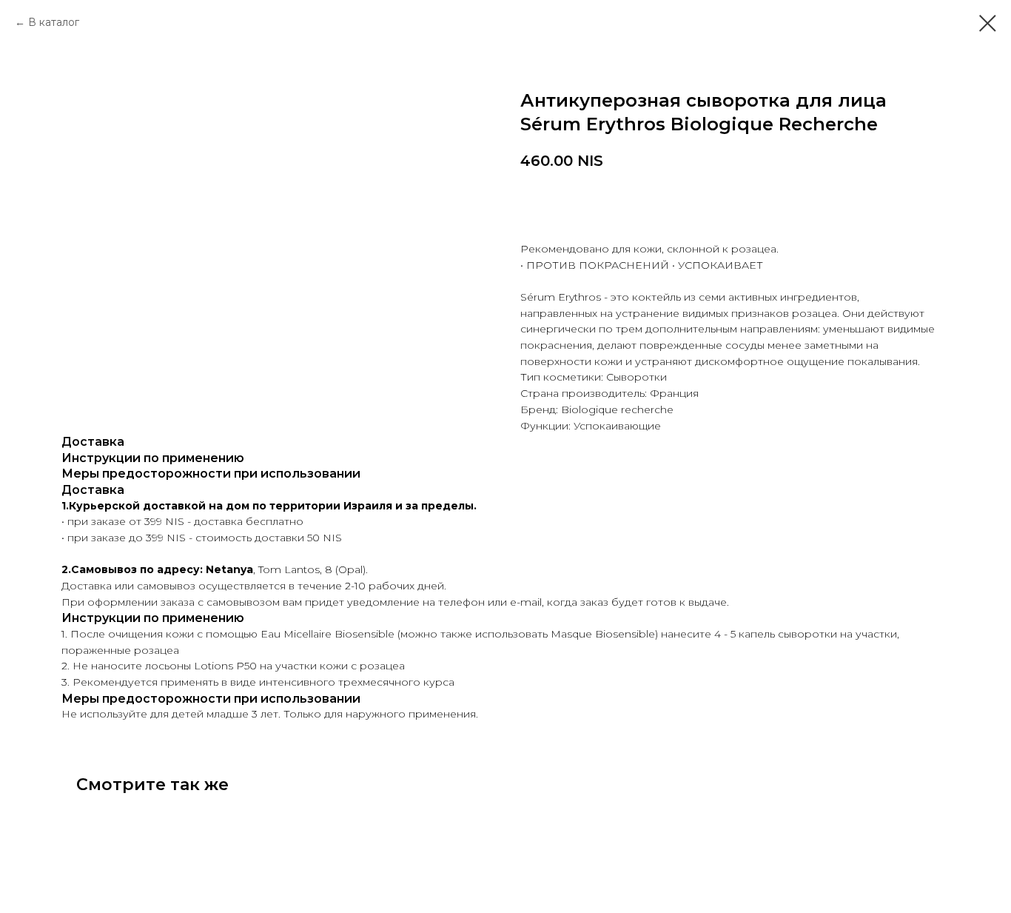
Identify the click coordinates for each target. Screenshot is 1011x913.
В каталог (53, 22)
